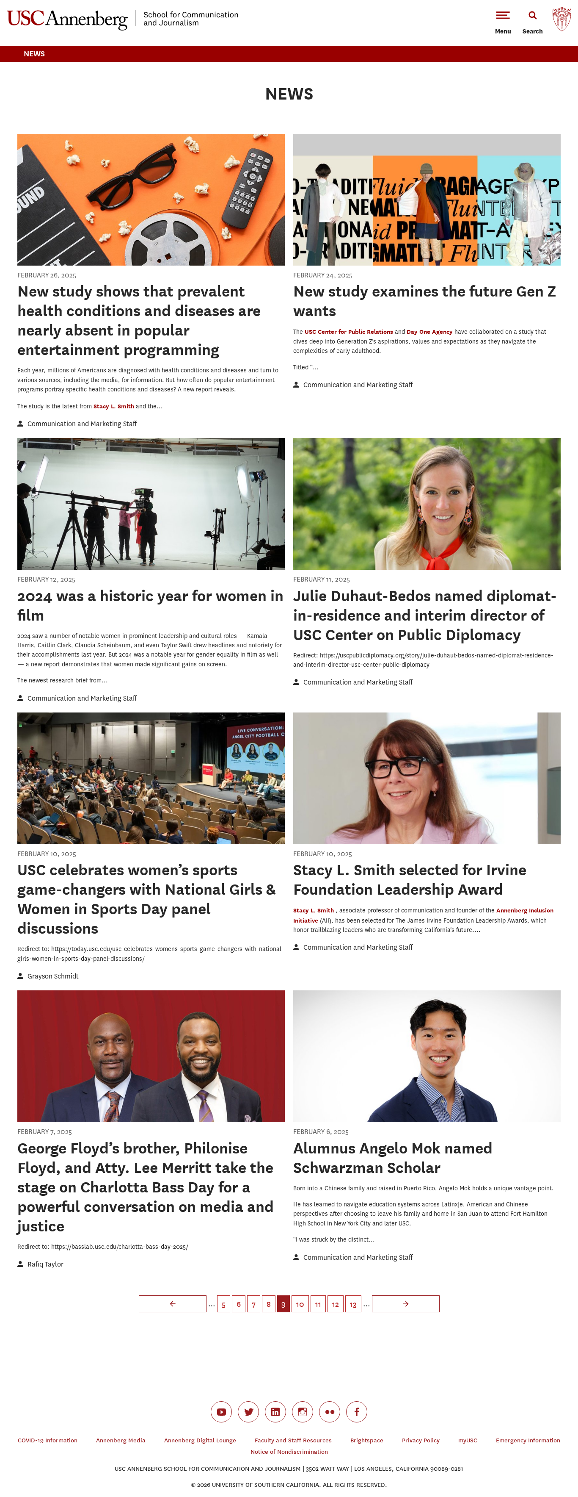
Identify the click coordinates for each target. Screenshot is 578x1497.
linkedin (275, 1411)
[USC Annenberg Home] (122, 28)
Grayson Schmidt (53, 976)
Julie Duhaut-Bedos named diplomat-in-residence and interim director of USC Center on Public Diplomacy (425, 615)
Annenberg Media (121, 1440)
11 (318, 1304)
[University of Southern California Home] (562, 21)
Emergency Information (528, 1440)
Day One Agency (430, 331)
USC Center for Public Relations (350, 331)
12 (335, 1304)
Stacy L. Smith (115, 406)
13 (353, 1304)
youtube (221, 1411)
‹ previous (172, 1303)
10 (300, 1304)
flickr (329, 1411)
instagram (302, 1411)
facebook (356, 1411)
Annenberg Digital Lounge (200, 1440)
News (34, 53)
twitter (248, 1411)
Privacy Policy (421, 1440)
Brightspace (366, 1440)
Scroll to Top (541, 1460)
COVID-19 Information (47, 1440)
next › (406, 1303)
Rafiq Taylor (45, 1264)
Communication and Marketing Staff (82, 423)
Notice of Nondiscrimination (289, 1451)
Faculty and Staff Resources (293, 1440)
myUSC (467, 1440)
